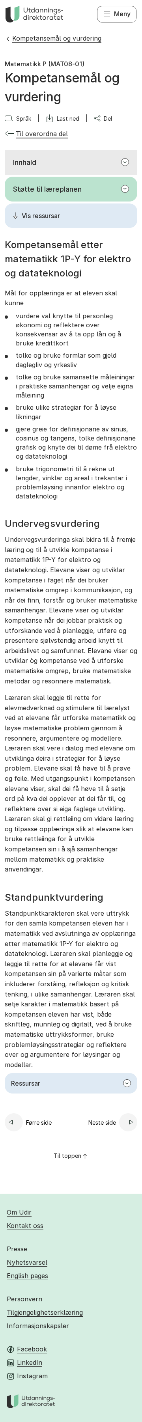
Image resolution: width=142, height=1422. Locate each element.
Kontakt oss (25, 1226)
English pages (27, 1276)
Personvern (24, 1299)
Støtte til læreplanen (47, 189)
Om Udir (19, 1212)
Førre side (39, 1122)
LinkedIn (29, 1362)
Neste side (102, 1122)
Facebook (32, 1349)
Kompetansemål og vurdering (56, 38)
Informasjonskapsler (38, 1326)
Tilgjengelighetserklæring (45, 1312)
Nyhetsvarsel (27, 1262)
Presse (17, 1249)
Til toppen (67, 1155)
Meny (122, 14)
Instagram (32, 1376)
